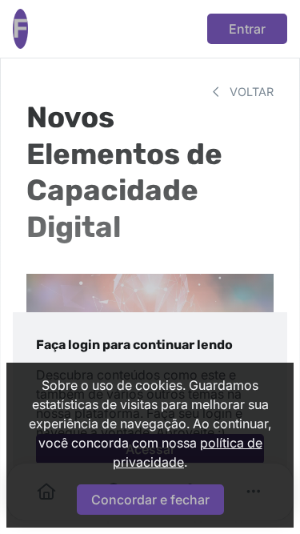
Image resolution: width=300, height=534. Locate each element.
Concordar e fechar (150, 500)
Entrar (247, 29)
